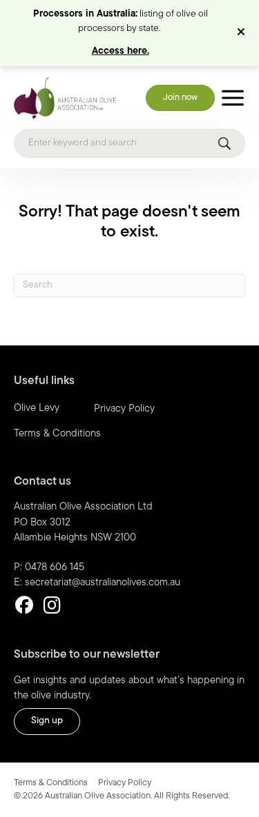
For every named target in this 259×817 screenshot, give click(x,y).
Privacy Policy (124, 409)
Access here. (120, 51)
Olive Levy (36, 408)
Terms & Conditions (57, 434)
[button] (242, 33)
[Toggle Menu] (233, 98)
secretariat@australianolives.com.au (102, 583)
